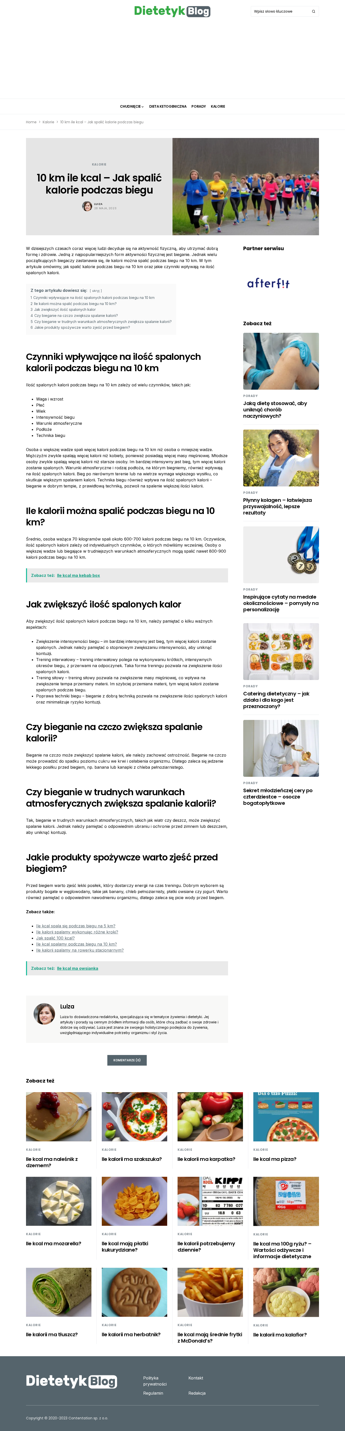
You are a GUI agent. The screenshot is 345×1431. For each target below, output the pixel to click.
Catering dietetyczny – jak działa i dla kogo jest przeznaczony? (276, 700)
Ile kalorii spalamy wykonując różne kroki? (77, 931)
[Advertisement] (172, 60)
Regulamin (153, 1393)
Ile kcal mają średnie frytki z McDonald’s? (210, 1337)
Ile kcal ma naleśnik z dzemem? (52, 1162)
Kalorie (48, 122)
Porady (250, 396)
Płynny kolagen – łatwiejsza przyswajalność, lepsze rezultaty (277, 506)
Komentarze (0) (127, 1060)
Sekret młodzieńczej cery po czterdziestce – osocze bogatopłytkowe (278, 797)
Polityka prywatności (155, 1381)
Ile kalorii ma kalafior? (280, 1334)
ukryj (96, 291)
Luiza (98, 204)
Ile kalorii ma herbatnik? (131, 1334)
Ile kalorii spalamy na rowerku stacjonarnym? (80, 950)
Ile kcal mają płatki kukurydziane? (125, 1246)
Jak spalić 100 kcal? (55, 938)
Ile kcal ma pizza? (274, 1159)
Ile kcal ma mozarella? (53, 1243)
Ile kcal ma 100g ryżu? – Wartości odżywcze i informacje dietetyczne (282, 1250)
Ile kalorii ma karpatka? (206, 1159)
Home (31, 122)
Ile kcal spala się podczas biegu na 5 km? (75, 925)
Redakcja (197, 1393)
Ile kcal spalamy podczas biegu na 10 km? (76, 944)
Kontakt (195, 1377)
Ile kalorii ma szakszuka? (132, 1159)
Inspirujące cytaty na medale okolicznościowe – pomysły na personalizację (280, 603)
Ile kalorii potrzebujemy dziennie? (206, 1246)
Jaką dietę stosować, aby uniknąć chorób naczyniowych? (275, 409)
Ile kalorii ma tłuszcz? (52, 1334)
